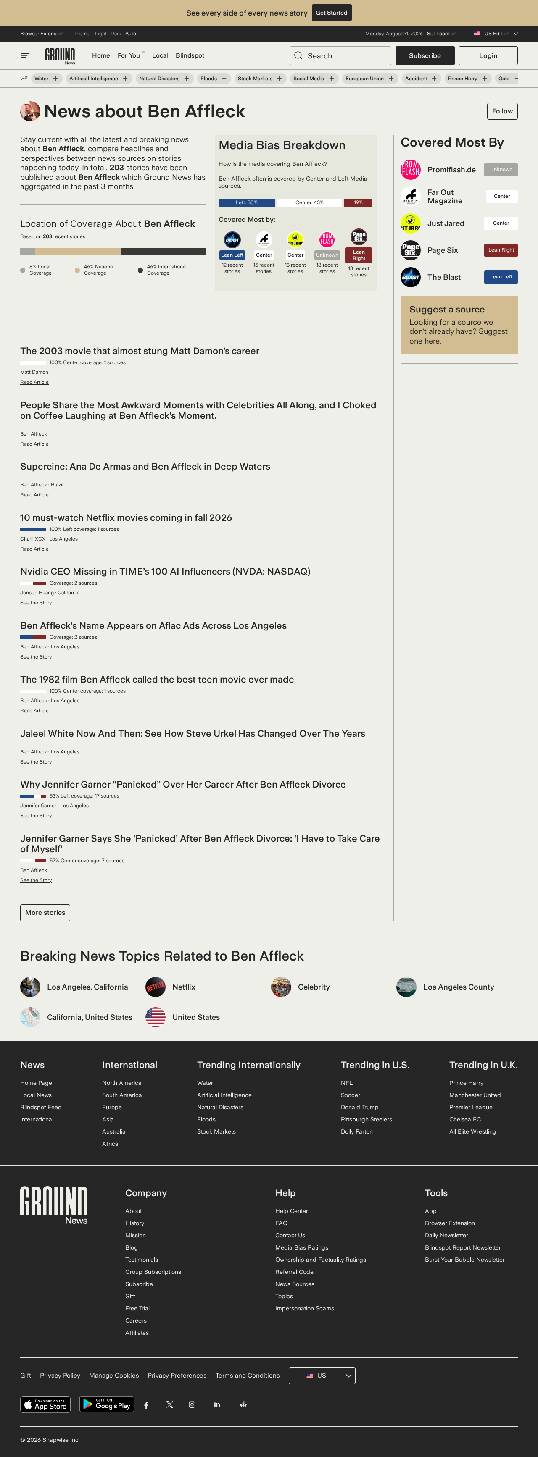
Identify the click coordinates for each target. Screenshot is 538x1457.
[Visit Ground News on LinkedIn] (216, 1404)
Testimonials (141, 1259)
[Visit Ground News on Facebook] (146, 1404)
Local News (36, 1095)
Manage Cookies (114, 1375)
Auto (130, 34)
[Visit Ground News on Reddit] (243, 1404)
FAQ (281, 1223)
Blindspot (190, 55)
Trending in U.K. (483, 1064)
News (32, 1064)
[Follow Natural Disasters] (186, 78)
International (36, 1119)
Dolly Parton (357, 1131)
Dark (116, 34)
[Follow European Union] (391, 78)
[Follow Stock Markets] (279, 78)
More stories (45, 912)
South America (122, 1095)
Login (488, 56)
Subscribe (425, 56)
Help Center (291, 1211)
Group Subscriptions (153, 1271)
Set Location (441, 34)
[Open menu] (25, 55)
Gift (130, 1296)
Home (101, 55)
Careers (136, 1320)
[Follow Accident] (434, 78)
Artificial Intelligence (93, 78)
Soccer (350, 1095)
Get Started (332, 12)
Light (101, 34)
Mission (135, 1235)
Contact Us (290, 1235)
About (133, 1211)
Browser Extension (41, 34)
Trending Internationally (249, 1064)
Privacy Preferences (177, 1375)
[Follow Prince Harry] (484, 78)
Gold (504, 78)
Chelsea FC (465, 1119)
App (431, 1211)
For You (129, 55)
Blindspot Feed (41, 1107)
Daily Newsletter (446, 1235)
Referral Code (294, 1271)
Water (41, 78)
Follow (502, 111)
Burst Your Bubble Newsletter (465, 1259)
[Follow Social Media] (331, 78)
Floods (208, 78)
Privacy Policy (60, 1375)
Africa (110, 1143)
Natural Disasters (159, 78)
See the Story (36, 603)
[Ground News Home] (60, 56)
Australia (114, 1131)
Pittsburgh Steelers (366, 1119)
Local (160, 55)
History (134, 1223)
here (432, 340)
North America (122, 1082)
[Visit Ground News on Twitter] (169, 1404)
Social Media (308, 78)
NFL (347, 1082)
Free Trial (137, 1308)
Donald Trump (360, 1107)
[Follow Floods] (224, 78)
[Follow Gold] (517, 78)
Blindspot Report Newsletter (463, 1247)
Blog (131, 1247)
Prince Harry (462, 78)
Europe (112, 1107)
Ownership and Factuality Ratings (320, 1259)
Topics (284, 1296)
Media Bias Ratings (301, 1247)
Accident (416, 78)
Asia (108, 1119)
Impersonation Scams (304, 1308)
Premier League (471, 1107)
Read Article (34, 382)
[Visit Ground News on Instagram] (191, 1404)
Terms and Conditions (248, 1375)
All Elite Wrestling (472, 1131)
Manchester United (475, 1095)
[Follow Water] (55, 78)
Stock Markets (255, 78)
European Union (364, 78)
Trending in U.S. (375, 1064)
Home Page (36, 1082)
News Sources (294, 1284)
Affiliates (137, 1332)
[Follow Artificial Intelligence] (125, 78)
